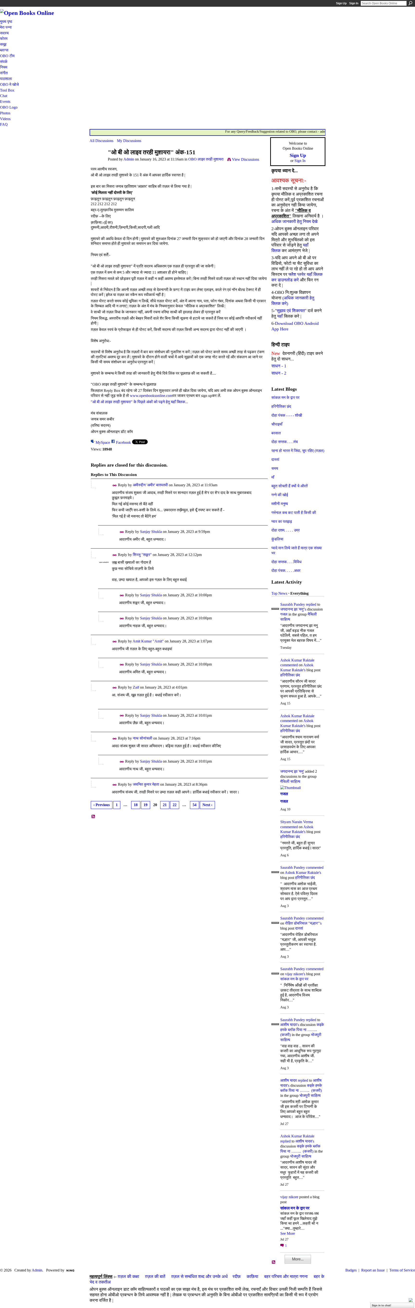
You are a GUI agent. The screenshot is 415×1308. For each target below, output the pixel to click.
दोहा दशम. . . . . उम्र (285, 530)
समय (274, 468)
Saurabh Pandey (292, 604)
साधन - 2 (278, 373)
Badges (351, 1270)
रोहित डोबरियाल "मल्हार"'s (303, 923)
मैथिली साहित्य (290, 781)
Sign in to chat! (381, 1305)
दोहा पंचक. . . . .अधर (285, 570)
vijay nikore (289, 1197)
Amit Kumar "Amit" (148, 641)
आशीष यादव (288, 1080)
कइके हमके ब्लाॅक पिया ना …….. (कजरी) (302, 1030)
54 (194, 805)
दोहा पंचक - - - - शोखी (286, 415)
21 (165, 805)
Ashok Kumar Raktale (297, 660)
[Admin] (97, 162)
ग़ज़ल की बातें (155, 1276)
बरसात (276, 433)
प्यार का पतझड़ (281, 521)
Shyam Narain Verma (296, 822)
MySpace (103, 442)
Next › (207, 805)
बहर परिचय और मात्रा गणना (286, 1276)
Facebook (123, 442)
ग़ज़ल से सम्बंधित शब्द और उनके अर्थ (199, 1276)
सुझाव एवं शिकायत (291, 310)
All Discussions (101, 141)
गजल (283, 614)
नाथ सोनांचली (142, 738)
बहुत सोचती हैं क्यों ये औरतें (289, 486)
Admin (128, 159)
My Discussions (129, 141)
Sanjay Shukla (151, 532)
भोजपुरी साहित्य (310, 1095)
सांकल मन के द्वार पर (285, 397)
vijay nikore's (295, 974)
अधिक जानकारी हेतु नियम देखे (294, 221)
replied (311, 604)
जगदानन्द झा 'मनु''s (293, 609)
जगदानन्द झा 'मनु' (292, 771)
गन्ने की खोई (279, 495)
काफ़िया (252, 1276)
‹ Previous (101, 805)
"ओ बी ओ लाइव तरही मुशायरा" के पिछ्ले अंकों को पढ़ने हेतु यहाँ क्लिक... (139, 402)
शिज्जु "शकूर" (142, 555)
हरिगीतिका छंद (281, 406)
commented (289, 665)
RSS (93, 816)
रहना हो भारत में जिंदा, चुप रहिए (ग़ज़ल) (297, 451)
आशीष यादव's (289, 1025)
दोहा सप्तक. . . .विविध (286, 562)
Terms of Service (402, 1270)
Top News (279, 593)
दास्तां (275, 459)
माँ (272, 477)
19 (145, 805)
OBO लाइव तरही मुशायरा (206, 159)
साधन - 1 (278, 366)
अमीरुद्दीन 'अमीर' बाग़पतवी (150, 485)
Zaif (136, 687)
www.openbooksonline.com (151, 396)
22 (175, 805)
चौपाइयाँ (276, 424)
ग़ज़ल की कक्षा (128, 1276)
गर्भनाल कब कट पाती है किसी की (293, 513)
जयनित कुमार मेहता (146, 784)
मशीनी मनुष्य (279, 504)
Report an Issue (373, 1270)
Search (410, 3)
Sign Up (341, 3)
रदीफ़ (236, 1276)
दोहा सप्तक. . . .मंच (284, 442)
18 (136, 805)
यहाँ (280, 316)
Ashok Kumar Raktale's (303, 872)
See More (287, 1233)
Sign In (353, 3)
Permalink (114, 485)
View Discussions (245, 159)
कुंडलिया (277, 539)
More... (298, 1259)
